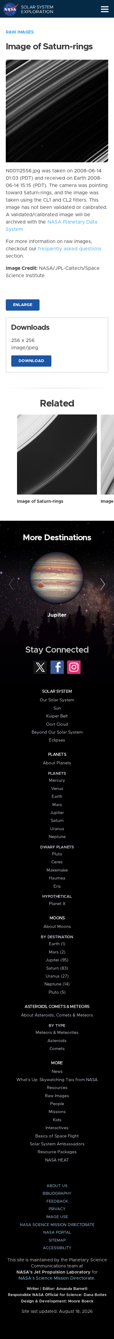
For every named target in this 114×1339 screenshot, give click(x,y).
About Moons (57, 927)
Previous (12, 584)
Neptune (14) (57, 984)
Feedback (57, 1201)
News (57, 1071)
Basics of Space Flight (57, 1136)
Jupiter (56, 615)
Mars (57, 805)
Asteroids (57, 1041)
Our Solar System (57, 700)
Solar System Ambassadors (57, 1144)
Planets (57, 754)
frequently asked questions (70, 248)
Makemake (57, 870)
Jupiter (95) (57, 960)
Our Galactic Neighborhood (34, 23)
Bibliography (57, 1194)
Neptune (57, 837)
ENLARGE (22, 305)
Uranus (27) (57, 976)
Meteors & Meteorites (57, 1033)
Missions (57, 1112)
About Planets (57, 763)
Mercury (57, 780)
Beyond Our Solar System (57, 732)
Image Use (57, 1217)
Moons (57, 918)
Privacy (57, 1209)
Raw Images (20, 32)
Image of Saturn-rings (40, 501)
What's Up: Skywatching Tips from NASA (57, 1080)
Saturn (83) (57, 968)
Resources (57, 1088)
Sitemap (57, 1240)
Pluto (57, 854)
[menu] (105, 9)
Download (31, 361)
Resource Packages (57, 1152)
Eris (57, 886)
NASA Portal (57, 1233)
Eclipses (57, 740)
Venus (57, 789)
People (57, 1104)
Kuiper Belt (57, 716)
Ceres (57, 862)
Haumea (57, 878)
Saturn (57, 821)
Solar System (57, 691)
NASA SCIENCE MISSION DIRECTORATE (57, 1225)
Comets (57, 1049)
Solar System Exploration (34, 9)
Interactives (57, 1128)
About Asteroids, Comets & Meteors (57, 1015)
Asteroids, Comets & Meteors (57, 1007)
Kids (57, 1120)
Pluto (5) (57, 992)
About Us (57, 1186)
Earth (57, 797)
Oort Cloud (57, 724)
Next (102, 584)
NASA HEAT (57, 1160)
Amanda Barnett (72, 1289)
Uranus (57, 829)
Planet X (57, 904)
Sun (57, 708)
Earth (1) (57, 944)
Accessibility (57, 1248)
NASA (8, 9)
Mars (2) (57, 952)
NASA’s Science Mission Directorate (56, 1278)
